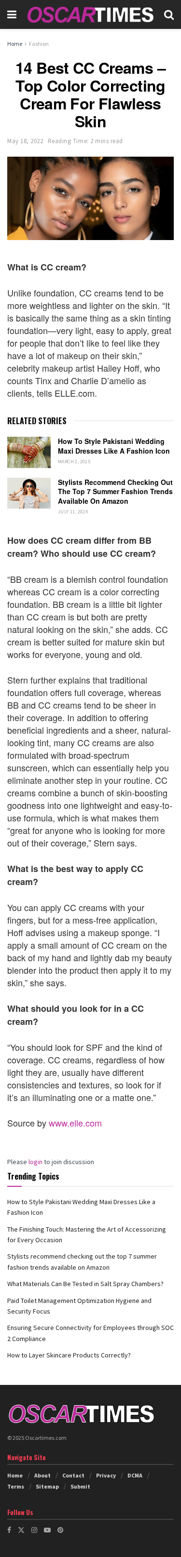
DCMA (134, 1475)
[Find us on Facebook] (9, 1530)
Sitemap (47, 1486)
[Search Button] (169, 14)
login (35, 1161)
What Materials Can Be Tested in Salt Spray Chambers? (85, 1283)
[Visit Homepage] (90, 14)
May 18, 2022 (25, 141)
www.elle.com (75, 1122)
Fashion (39, 43)
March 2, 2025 (74, 461)
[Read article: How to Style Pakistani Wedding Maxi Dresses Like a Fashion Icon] (29, 452)
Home (14, 43)
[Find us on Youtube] (47, 1530)
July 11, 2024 (73, 512)
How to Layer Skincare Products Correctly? (69, 1355)
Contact (73, 1475)
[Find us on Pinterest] (60, 1530)
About (42, 1475)
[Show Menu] (11, 14)
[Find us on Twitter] (21, 1530)
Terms (15, 1486)
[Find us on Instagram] (34, 1530)
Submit (80, 1486)
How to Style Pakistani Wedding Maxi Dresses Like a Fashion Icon (114, 446)
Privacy (106, 1475)
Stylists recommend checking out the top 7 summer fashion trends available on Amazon (115, 491)
